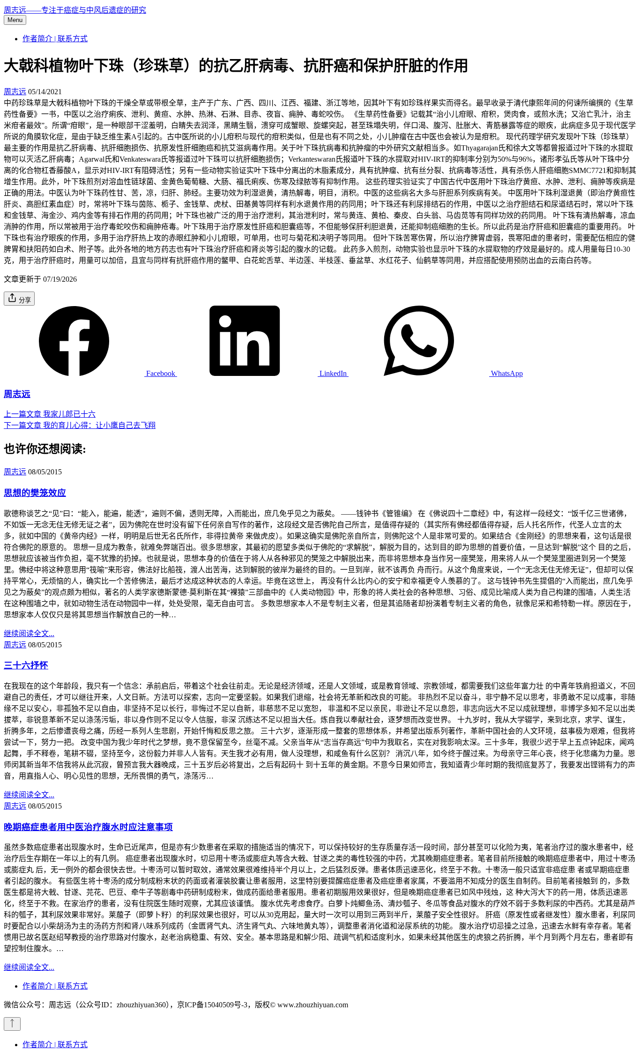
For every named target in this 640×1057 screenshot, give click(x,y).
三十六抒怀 (26, 665)
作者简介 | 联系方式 (55, 39)
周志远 (15, 92)
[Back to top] (12, 1024)
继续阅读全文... (29, 633)
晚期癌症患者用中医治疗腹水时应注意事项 (88, 827)
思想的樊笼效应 (35, 493)
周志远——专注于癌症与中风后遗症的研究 (75, 10)
